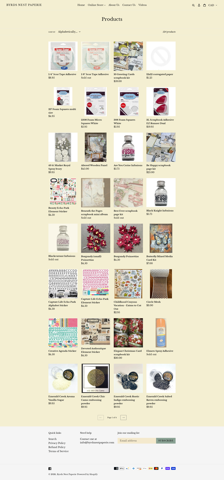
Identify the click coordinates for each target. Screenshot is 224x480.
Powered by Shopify (87, 474)
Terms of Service (58, 451)
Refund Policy (56, 447)
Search (52, 439)
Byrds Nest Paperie (24, 5)
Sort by (51, 32)
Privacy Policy (57, 443)
